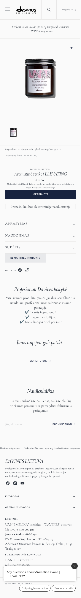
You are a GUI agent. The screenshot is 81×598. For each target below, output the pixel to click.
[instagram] (15, 483)
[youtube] (22, 483)
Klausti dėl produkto (25, 257)
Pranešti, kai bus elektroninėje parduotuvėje (39, 205)
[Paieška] (47, 9)
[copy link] (27, 270)
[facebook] (20, 270)
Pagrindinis (10, 148)
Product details (60, 588)
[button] (7, 10)
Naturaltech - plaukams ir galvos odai (39, 148)
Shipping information (31, 588)
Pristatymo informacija (41, 186)
